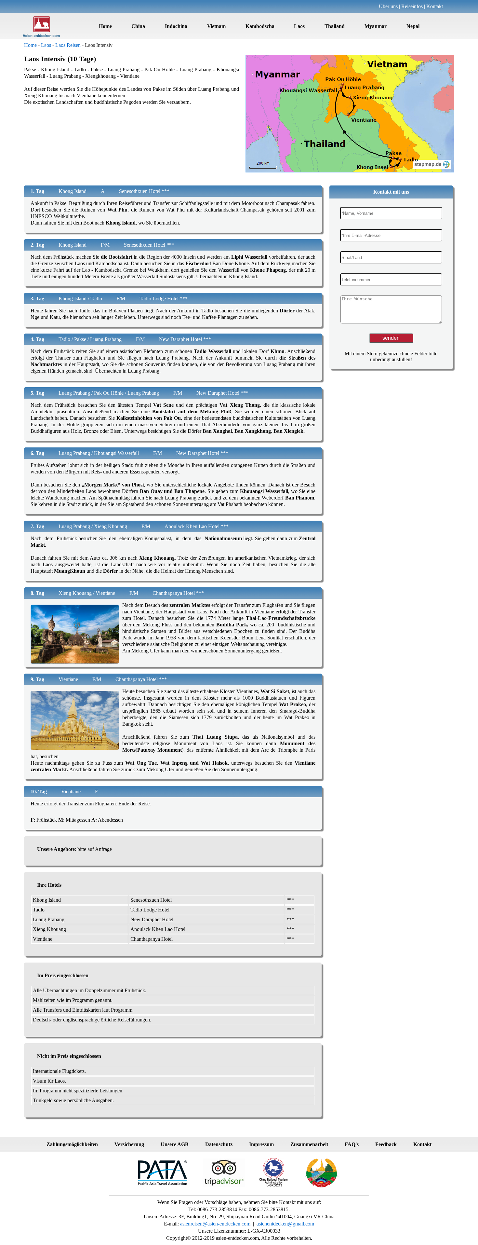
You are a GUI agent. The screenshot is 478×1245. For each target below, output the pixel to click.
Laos (299, 26)
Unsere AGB (175, 1144)
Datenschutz (218, 1144)
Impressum (261, 1144)
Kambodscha (260, 26)
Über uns (388, 6)
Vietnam (216, 26)
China (138, 26)
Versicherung (129, 1144)
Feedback (386, 1144)
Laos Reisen (68, 45)
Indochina (176, 26)
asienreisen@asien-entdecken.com (214, 1223)
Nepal (412, 26)
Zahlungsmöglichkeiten (72, 1144)
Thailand (335, 26)
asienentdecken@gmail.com (285, 1223)
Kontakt (434, 6)
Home (105, 26)
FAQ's (352, 1144)
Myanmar (376, 26)
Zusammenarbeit (309, 1144)
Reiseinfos (412, 6)
